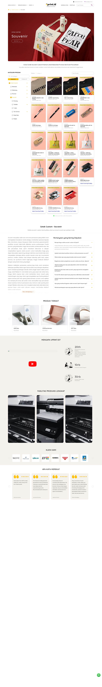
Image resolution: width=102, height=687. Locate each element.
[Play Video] (32, 364)
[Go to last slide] (9, 458)
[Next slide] (97, 419)
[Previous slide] (5, 419)
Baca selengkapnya (27, 291)
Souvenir (23, 9)
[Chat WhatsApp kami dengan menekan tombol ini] (99, 675)
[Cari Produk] (92, 5)
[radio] (22, 476)
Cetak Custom (15, 9)
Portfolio (72, 5)
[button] (18, 83)
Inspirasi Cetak (64, 5)
